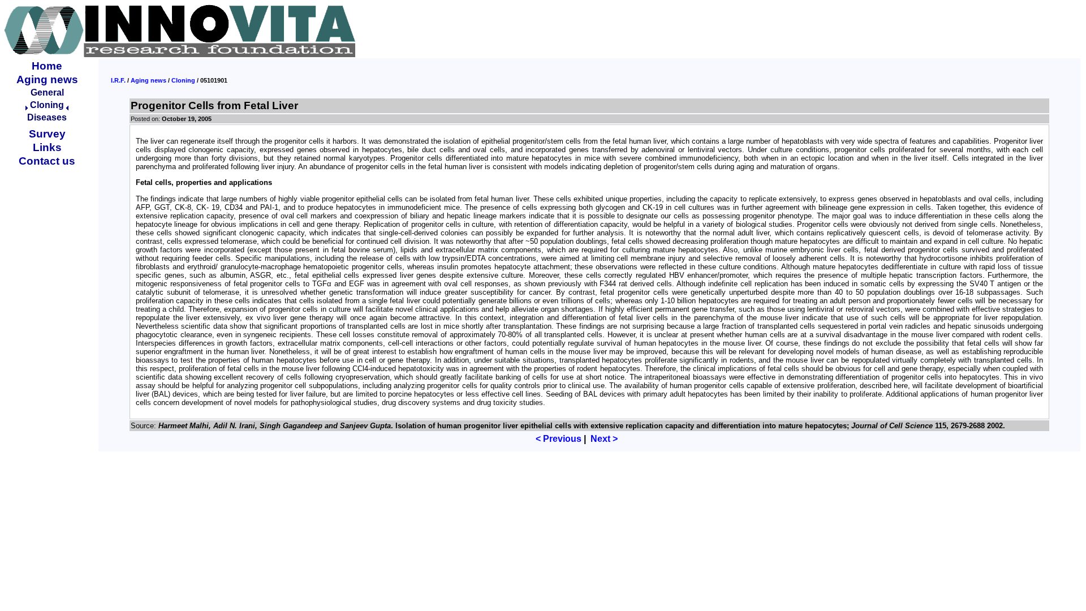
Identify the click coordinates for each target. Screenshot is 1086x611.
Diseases (47, 117)
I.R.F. (118, 80)
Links (47, 147)
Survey (47, 134)
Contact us (47, 161)
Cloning (183, 80)
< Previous (558, 439)
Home (47, 66)
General (47, 92)
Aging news (47, 79)
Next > (604, 439)
